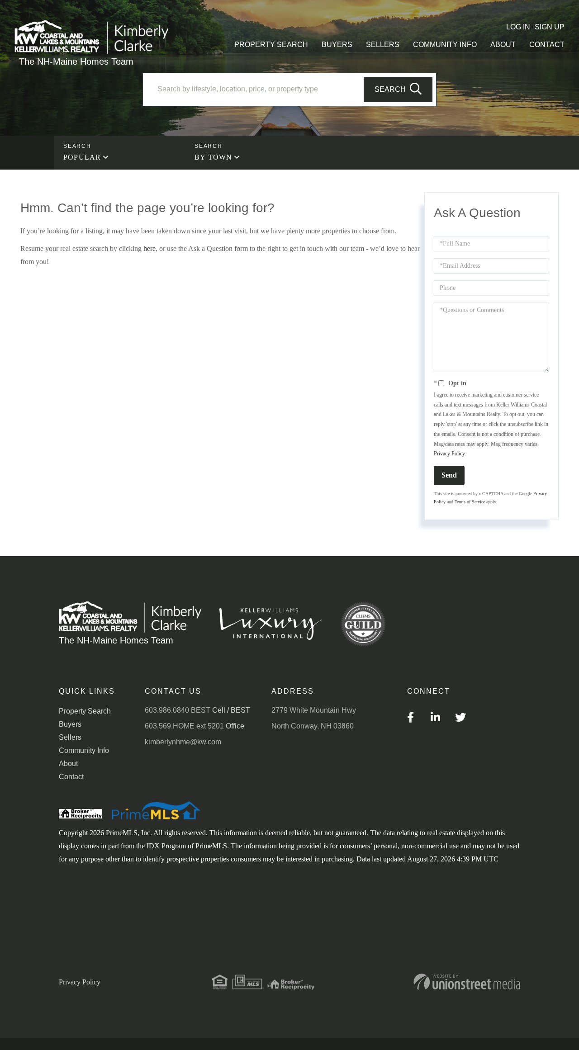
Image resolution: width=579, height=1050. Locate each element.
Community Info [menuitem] (445, 44)
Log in (518, 27)
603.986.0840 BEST (177, 710)
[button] (398, 89)
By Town (213, 157)
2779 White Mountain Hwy (313, 710)
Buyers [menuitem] (337, 44)
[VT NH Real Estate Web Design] (466, 982)
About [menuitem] (503, 44)
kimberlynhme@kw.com (183, 742)
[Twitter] (460, 719)
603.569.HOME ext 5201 (184, 726)
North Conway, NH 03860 (312, 726)
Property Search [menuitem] (271, 44)
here (149, 248)
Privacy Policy (449, 453)
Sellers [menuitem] (382, 44)
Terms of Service (470, 501)
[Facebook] (410, 719)
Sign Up (550, 27)
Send (449, 475)
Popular (82, 157)
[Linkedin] (435, 719)
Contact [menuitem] (547, 44)
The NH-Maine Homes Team (76, 61)
